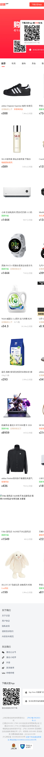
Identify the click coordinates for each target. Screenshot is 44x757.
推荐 (3, 63)
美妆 (34, 63)
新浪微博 (10, 668)
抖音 (8, 662)
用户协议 (6, 621)
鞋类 (14, 63)
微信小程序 (11, 657)
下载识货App (37, 4)
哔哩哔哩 (10, 673)
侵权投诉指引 (8, 631)
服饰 (24, 63)
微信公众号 (11, 652)
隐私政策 (6, 626)
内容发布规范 (8, 636)
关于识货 (6, 616)
